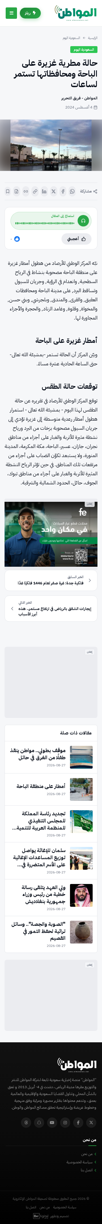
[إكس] (53, 191)
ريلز (28, 13)
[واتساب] (72, 191)
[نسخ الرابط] (35, 191)
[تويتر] (91, 1122)
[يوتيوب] (52, 1122)
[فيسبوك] (63, 191)
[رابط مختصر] (25, 191)
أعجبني (73, 239)
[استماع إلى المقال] (83, 220)
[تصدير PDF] (16, 191)
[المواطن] (75, 13)
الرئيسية (92, 38)
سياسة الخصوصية (80, 1162)
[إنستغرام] (65, 1122)
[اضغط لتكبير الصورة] (51, 145)
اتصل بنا (87, 1170)
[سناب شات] (39, 1122)
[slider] (44, 223)
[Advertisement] (51, 682)
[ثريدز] (26, 1122)
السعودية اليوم (71, 38)
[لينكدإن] (44, 191)
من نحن (87, 1154)
